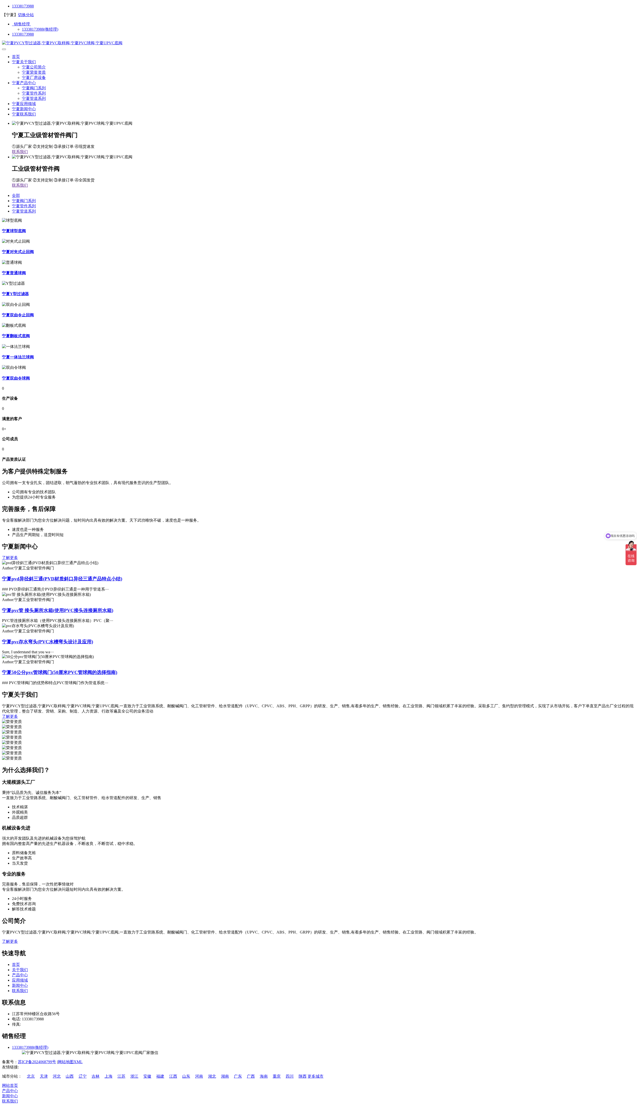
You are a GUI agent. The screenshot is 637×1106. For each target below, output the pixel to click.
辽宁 (83, 1076)
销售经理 (21, 24)
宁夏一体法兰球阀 (18, 357)
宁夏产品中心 (24, 83)
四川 (290, 1076)
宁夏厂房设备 (34, 77)
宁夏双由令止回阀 (18, 315)
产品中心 (20, 975)
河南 (199, 1076)
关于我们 (20, 970)
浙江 (134, 1076)
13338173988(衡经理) (40, 29)
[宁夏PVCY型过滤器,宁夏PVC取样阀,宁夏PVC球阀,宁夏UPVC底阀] (62, 43)
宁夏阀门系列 (34, 88)
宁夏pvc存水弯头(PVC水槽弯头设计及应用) (47, 641)
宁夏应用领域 (24, 104)
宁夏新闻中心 (24, 109)
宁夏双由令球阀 (16, 378)
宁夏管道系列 (34, 98)
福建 (160, 1076)
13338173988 (23, 6)
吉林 (96, 1076)
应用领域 (20, 980)
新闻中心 (20, 985)
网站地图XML (70, 1062)
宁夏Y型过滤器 (15, 294)
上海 (108, 1076)
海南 (264, 1076)
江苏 (121, 1076)
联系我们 (20, 152)
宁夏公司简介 (34, 67)
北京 (31, 1076)
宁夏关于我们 (24, 62)
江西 (173, 1076)
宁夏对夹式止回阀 (18, 252)
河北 (57, 1076)
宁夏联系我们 (24, 114)
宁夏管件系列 (34, 93)
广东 (238, 1076)
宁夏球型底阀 (14, 231)
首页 (16, 57)
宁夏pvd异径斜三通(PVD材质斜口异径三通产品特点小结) (62, 578)
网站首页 (10, 1085)
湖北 (212, 1076)
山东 (186, 1076)
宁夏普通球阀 (14, 273)
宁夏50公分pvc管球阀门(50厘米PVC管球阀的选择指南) (59, 672)
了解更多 (10, 557)
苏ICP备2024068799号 (37, 1062)
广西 (251, 1076)
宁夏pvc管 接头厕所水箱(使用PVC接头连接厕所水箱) (57, 610)
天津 (44, 1076)
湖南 (225, 1076)
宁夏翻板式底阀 (16, 336)
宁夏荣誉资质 (34, 72)
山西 (70, 1076)
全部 (16, 195)
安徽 (147, 1076)
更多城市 (315, 1076)
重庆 (277, 1076)
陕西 (303, 1076)
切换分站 (26, 15)
